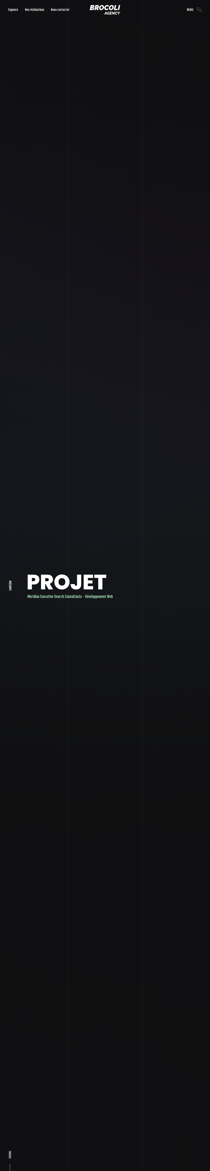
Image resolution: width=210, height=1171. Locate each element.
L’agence (13, 9)
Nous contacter (60, 9)
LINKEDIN (10, 586)
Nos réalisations (34, 9)
